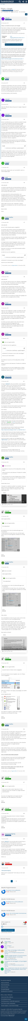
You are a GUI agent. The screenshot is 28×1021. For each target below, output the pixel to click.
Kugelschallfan (14, 265)
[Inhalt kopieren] (25, 146)
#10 (24, 338)
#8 (24, 276)
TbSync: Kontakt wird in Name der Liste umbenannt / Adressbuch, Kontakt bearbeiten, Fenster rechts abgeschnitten (16, 969)
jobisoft (17, 10)
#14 (24, 567)
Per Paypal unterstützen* (7, 930)
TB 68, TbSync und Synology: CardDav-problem (15, 950)
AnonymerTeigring (6, 870)
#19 (24, 838)
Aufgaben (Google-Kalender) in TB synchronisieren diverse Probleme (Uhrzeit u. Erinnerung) (16, 956)
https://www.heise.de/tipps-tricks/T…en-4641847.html (13, 429)
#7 (24, 222)
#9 (24, 308)
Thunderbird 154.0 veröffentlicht (13, 890)
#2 (24, 83)
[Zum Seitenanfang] (25, 1019)
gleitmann (6, 963)
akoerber (6, 951)
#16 (24, 729)
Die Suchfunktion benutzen (6, 999)
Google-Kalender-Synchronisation (11, 959)
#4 (24, 119)
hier (14, 422)
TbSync (6, 943)
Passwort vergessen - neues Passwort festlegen (9, 1005)
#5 (24, 167)
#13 (24, 516)
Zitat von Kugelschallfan (9, 342)
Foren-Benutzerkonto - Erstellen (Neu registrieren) (10, 1001)
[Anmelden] (23, 1)
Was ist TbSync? (8, 945)
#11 (24, 381)
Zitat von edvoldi (7, 571)
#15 (24, 663)
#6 (24, 182)
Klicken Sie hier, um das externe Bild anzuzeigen (14, 44)
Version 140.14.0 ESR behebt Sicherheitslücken (16, 913)
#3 (24, 104)
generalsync (5, 439)
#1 (24, 23)
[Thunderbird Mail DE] (7, 1)
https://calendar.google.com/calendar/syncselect (12, 58)
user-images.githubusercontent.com (17, 37)
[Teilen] (26, 14)
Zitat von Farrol (7, 465)
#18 (24, 813)
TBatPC (6, 958)
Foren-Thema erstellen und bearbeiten (8, 1003)
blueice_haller (7, 972)
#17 (24, 782)
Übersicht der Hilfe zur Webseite (7, 997)
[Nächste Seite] (16, 881)
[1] (3, 148)
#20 (24, 867)
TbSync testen (8, 941)
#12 (24, 462)
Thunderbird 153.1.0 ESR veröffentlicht (14, 901)
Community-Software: (8, 1015)
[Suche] (19, 1)
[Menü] (26, 1)
